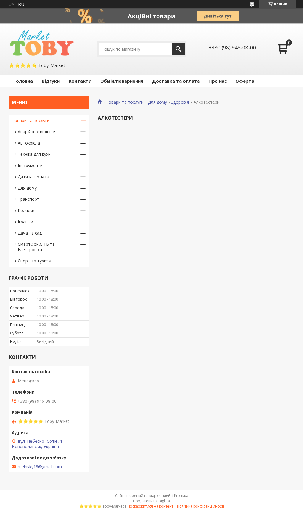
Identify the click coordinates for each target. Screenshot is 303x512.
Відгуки (51, 81)
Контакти (80, 81)
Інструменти (30, 165)
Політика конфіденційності (200, 506)
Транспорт (28, 199)
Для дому (157, 102)
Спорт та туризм (34, 261)
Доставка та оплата (176, 81)
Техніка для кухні (34, 154)
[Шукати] (178, 49)
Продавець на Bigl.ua (151, 500)
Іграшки (25, 221)
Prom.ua (181, 495)
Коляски (26, 210)
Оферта (245, 81)
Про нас (218, 81)
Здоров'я (180, 102)
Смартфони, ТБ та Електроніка (36, 246)
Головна (23, 81)
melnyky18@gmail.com (40, 466)
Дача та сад (30, 233)
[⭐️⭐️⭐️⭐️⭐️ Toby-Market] (41, 42)
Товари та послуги (125, 102)
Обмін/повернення (121, 81)
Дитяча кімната (33, 176)
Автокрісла (29, 143)
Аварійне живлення (37, 131)
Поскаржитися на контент (150, 506)
